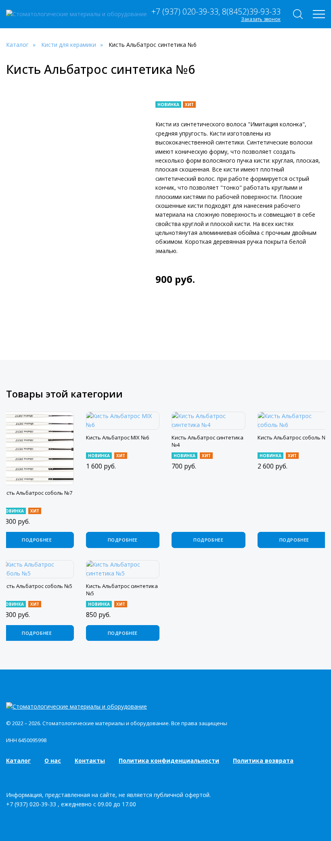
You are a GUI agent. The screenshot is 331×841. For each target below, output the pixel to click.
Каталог (18, 760)
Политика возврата (263, 760)
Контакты (90, 760)
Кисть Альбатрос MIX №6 (117, 437)
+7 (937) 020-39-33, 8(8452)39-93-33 (216, 11)
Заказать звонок (261, 19)
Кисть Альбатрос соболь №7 (36, 492)
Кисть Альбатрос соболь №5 (36, 586)
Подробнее (37, 540)
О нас (52, 760)
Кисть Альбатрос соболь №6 (294, 437)
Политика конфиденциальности (169, 760)
